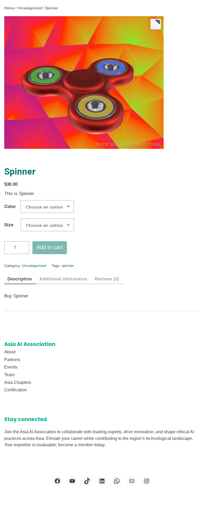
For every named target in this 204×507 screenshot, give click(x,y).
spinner (68, 265)
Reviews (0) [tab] (107, 278)
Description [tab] (19, 278)
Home (9, 8)
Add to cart (50, 247)
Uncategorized (30, 8)
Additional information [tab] (63, 278)
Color (10, 206)
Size (8, 224)
